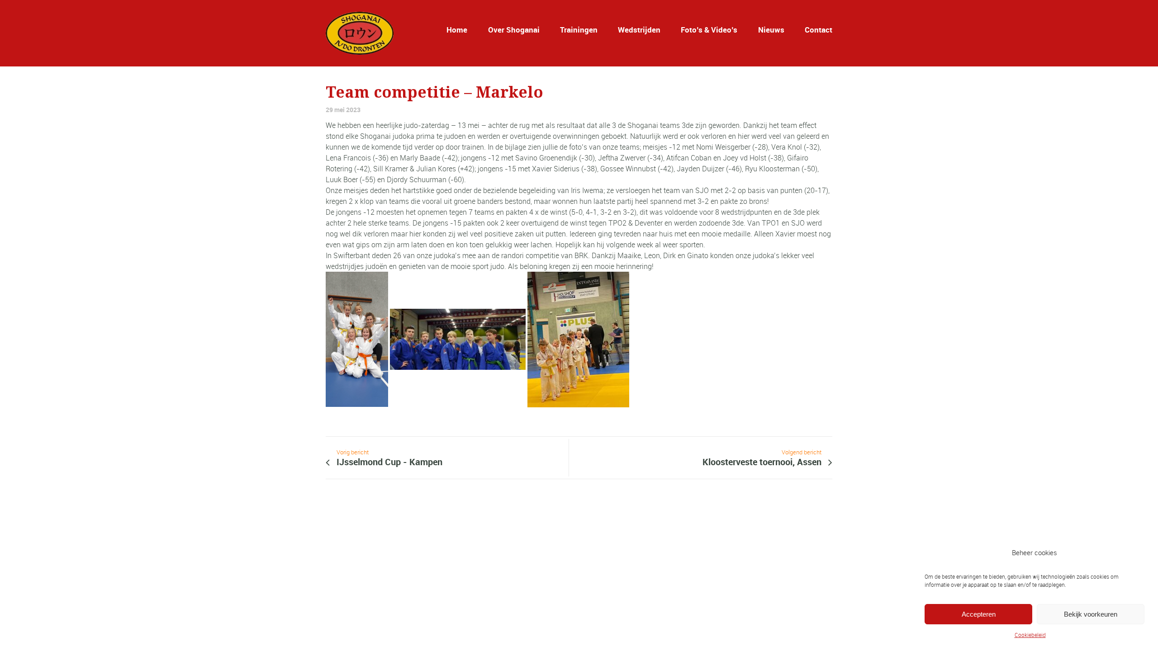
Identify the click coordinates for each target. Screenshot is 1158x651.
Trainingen (579, 29)
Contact (818, 29)
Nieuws (771, 29)
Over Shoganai (514, 29)
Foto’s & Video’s (709, 29)
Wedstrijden (639, 29)
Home (456, 29)
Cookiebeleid (1030, 634)
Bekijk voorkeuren (1090, 614)
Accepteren (979, 614)
